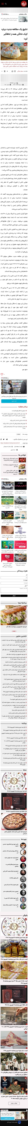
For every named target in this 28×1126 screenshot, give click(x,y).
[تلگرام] (6, 440)
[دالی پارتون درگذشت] (23, 879)
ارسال (14, 596)
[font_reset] (4, 71)
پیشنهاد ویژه (22, 603)
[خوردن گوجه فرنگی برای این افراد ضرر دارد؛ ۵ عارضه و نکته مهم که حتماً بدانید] (22, 460)
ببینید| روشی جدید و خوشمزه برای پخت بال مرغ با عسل (14, 675)
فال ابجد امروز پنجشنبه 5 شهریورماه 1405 (17, 791)
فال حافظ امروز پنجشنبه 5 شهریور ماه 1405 (16, 811)
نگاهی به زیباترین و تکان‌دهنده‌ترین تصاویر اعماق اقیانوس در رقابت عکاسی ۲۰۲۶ (14, 666)
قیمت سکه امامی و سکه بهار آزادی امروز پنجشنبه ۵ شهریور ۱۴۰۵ (14, 759)
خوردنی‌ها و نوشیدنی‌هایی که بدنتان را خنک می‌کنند (14, 424)
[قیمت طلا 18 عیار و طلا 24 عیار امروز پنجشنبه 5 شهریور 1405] (14, 970)
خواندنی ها (22, 455)
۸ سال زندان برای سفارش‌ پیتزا (18, 710)
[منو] (2, 4)
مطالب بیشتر (14, 1103)
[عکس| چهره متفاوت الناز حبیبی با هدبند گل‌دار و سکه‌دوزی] (23, 900)
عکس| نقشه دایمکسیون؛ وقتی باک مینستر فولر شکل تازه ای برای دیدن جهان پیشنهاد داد (13, 650)
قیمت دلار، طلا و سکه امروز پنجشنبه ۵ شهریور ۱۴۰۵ (14, 692)
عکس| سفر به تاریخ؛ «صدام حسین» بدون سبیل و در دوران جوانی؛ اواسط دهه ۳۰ (13, 754)
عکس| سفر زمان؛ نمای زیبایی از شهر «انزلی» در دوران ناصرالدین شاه (13, 646)
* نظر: (26, 586)
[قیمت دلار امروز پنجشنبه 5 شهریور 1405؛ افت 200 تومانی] (14, 1016)
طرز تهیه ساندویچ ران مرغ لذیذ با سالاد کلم (16, 654)
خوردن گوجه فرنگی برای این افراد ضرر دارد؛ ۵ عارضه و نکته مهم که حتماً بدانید (10, 460)
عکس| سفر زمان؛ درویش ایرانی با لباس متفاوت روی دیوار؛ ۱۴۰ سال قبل (14, 670)
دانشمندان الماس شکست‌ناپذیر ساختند (17, 713)
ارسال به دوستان (7, 447)
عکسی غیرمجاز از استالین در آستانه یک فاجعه (15, 662)
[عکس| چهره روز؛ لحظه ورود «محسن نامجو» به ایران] (23, 846)
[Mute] (5, 393)
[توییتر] (3, 440)
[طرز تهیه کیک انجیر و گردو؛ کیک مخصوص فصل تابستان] (14, 821)
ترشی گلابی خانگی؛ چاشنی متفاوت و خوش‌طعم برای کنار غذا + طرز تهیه (10, 472)
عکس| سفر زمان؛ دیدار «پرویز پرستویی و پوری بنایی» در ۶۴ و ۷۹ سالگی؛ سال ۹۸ (13, 695)
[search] (6, 4)
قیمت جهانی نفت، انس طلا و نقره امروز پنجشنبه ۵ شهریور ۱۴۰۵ (14, 763)
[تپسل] (2, 378)
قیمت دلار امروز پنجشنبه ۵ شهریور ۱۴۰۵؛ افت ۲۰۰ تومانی (14, 742)
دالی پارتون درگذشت (13, 878)
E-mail (25, 580)
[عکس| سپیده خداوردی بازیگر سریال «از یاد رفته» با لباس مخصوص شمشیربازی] (23, 906)
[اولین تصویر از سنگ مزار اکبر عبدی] (23, 886)
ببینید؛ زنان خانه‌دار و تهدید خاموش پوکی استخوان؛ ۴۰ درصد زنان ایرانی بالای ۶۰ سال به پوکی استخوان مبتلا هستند (13, 415)
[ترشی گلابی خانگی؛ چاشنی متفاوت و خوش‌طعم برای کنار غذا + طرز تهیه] (22, 472)
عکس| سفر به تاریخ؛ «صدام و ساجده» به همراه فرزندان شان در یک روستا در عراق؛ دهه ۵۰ (13, 658)
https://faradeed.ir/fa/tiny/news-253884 (10, 443)
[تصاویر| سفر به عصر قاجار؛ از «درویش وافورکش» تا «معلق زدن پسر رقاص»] (14, 1062)
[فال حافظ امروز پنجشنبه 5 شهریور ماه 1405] (14, 801)
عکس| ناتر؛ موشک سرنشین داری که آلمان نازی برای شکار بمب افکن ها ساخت (14, 688)
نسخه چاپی (13, 450)
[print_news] (12, 72)
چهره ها (24, 839)
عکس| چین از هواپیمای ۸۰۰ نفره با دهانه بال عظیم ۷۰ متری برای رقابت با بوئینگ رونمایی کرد (13, 717)
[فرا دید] (24, 4)
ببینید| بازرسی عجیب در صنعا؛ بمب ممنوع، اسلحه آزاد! (13, 702)
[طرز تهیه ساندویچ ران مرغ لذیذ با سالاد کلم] (22, 466)
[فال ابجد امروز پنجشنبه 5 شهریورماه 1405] (14, 781)
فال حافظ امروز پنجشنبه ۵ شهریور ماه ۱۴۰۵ (16, 738)
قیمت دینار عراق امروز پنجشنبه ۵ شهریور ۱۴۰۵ (15, 746)
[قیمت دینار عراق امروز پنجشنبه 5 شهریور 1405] (14, 1040)
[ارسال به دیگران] (15, 72)
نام (26, 575)
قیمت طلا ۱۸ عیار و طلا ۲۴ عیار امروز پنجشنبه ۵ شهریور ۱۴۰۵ (13, 734)
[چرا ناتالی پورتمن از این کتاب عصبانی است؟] (23, 852)
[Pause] (3, 393)
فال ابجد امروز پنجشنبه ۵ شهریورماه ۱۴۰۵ (16, 727)
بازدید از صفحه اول (18, 447)
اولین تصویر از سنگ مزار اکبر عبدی (11, 885)
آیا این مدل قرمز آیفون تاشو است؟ (17, 699)
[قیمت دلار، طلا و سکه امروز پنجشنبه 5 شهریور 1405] (14, 948)
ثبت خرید (14, 401)
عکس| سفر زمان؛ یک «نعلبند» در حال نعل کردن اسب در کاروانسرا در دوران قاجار (13, 706)
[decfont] (2, 71)
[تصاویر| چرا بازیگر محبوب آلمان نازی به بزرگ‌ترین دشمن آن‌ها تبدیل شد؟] (23, 873)
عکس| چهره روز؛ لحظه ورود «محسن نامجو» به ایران (14, 684)
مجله (25, 770)
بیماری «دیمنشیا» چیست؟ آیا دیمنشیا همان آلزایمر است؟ (14, 427)
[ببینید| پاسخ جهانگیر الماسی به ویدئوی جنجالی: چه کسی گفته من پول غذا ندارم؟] (23, 866)
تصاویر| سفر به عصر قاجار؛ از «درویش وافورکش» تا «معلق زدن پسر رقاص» (14, 749)
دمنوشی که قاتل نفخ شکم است (18, 411)
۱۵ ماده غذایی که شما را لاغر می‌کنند (17, 420)
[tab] (15, 631)
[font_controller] (7, 71)
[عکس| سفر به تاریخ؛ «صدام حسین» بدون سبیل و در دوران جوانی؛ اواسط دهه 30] (14, 1085)
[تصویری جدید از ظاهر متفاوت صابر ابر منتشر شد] (23, 893)
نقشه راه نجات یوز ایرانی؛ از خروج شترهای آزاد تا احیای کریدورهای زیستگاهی (14, 680)
